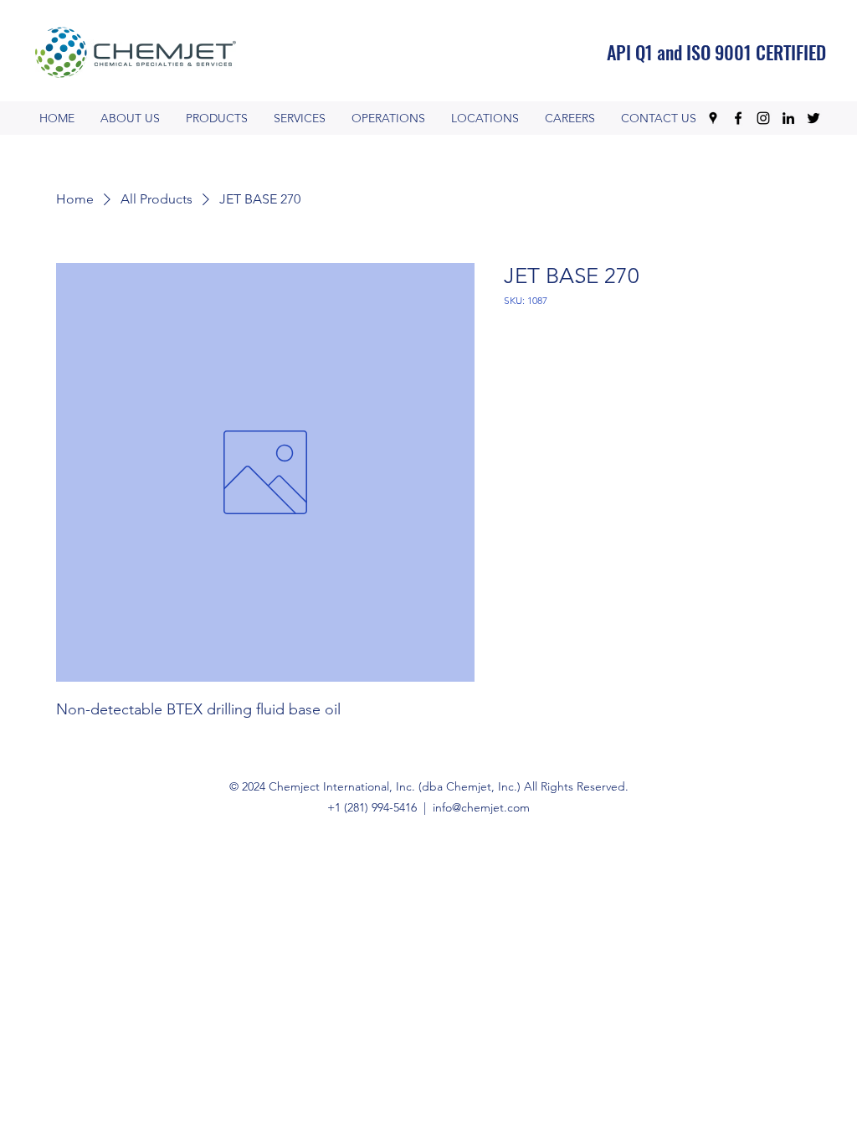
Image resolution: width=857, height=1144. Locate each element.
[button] (388, 118)
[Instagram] (763, 118)
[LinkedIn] (788, 118)
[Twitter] (813, 118)
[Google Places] (713, 118)
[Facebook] (738, 118)
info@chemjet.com (481, 807)
